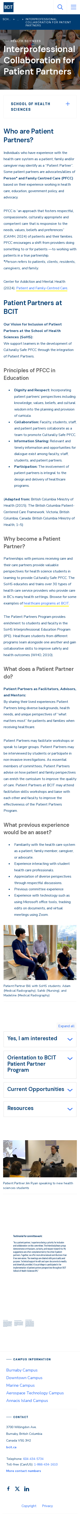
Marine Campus (20, 1385)
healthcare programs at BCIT (46, 603)
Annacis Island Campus (27, 1400)
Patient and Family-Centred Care (41, 288)
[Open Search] (60, 7)
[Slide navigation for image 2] (18, 1323)
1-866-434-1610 (46, 1464)
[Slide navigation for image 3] (29, 1323)
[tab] (40, 1039)
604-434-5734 (33, 1459)
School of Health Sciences (30, 107)
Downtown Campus (24, 1377)
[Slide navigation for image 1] (7, 1323)
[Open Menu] (73, 7)
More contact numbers (23, 1471)
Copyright (29, 1506)
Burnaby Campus (22, 1370)
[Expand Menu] (68, 104)
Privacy (47, 1506)
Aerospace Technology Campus (35, 1393)
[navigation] (11, 7)
